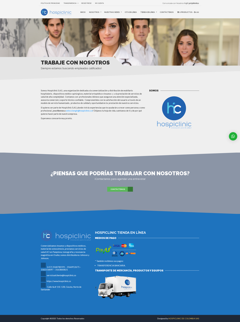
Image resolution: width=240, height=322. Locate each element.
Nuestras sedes (112, 12)
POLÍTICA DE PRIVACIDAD (50, 3)
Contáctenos (167, 12)
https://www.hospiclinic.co (59, 281)
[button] (233, 136)
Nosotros (94, 12)
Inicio (83, 12)
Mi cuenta (99, 3)
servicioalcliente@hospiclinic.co (61, 275)
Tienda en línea (147, 12)
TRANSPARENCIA (69, 3)
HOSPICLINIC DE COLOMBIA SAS (184, 318)
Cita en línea (131, 12)
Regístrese (86, 3)
